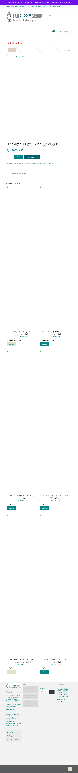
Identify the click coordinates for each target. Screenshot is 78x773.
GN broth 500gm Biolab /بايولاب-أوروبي (22, 497)
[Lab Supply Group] (24, 16)
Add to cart (18, 157)
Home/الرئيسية (28, 688)
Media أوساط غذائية (32, 163)
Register (12, 735)
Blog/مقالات (28, 701)
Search (42, 688)
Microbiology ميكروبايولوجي (46, 163)
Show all (68, 50)
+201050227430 (32, 6)
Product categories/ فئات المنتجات (30, 696)
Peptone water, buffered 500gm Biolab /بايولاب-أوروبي (22, 661)
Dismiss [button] (67, 2)
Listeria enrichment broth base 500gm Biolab (55, 497)
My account (27, 705)
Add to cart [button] (44, 344)
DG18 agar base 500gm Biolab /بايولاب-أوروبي (22, 333)
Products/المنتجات (30, 691)
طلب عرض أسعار (32, 157)
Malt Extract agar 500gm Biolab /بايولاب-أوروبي (55, 333)
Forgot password (14, 739)
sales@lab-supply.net (56, 6)
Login (11, 732)
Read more (12, 344)
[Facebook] (71, 6)
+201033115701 (43, 6)
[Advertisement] (64, 735)
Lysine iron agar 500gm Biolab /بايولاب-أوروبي (55, 661)
